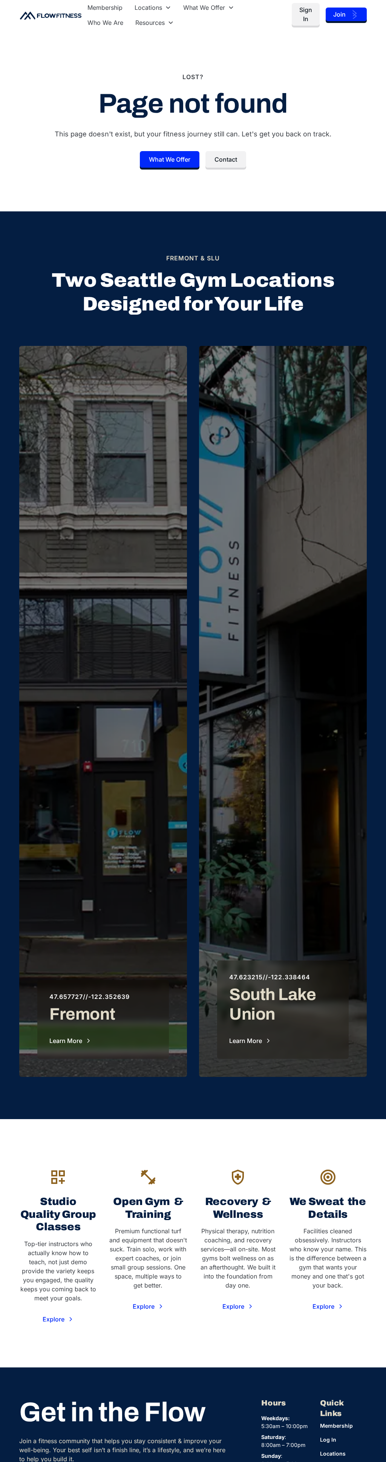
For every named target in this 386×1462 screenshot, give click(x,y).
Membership (105, 7)
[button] (153, 7)
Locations (333, 1453)
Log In (328, 1439)
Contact (225, 159)
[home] (50, 15)
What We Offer (169, 159)
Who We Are (105, 22)
